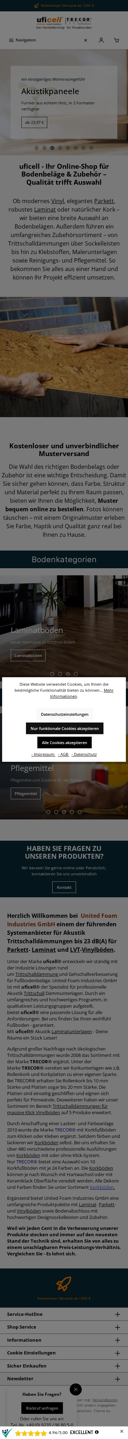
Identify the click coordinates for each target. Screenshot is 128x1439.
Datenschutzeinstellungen (65, 714)
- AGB (63, 754)
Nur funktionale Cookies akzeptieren (65, 728)
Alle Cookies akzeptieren (64, 742)
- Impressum (43, 754)
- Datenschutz (84, 754)
